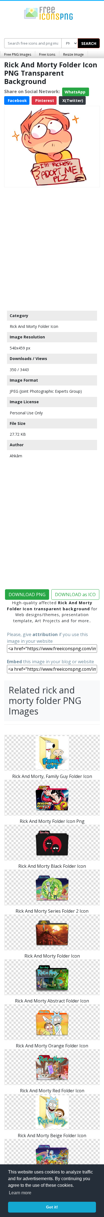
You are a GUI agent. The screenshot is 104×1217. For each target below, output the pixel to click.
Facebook (17, 100)
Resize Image (73, 54)
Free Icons (47, 54)
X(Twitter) (72, 100)
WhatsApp (76, 92)
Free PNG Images (17, 54)
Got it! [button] (52, 1207)
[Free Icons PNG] (48, 13)
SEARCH (88, 43)
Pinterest (44, 100)
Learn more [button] (20, 1192)
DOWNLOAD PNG (27, 594)
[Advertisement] (52, 248)
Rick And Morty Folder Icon (34, 326)
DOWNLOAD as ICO (75, 594)
